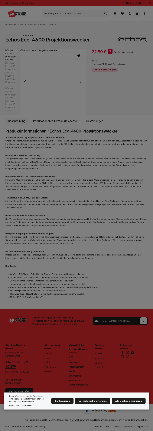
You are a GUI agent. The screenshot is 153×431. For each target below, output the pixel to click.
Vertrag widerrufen (19, 391)
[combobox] (82, 13)
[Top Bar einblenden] (144, 13)
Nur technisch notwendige (92, 401)
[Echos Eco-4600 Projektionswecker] (53, 82)
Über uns (48, 353)
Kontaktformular (13, 383)
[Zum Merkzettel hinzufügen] (78, 55)
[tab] (16, 121)
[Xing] (127, 357)
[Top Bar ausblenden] (150, 3)
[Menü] (115, 13)
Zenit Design (40, 426)
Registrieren (28, 3)
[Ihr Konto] (129, 13)
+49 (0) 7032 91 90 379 (17, 364)
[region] (45, 82)
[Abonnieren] (143, 320)
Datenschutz (75, 375)
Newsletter (100, 358)
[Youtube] (132, 353)
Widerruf (115, 426)
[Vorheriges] (25, 82)
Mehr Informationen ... (26, 402)
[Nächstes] (80, 82)
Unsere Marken (47, 360)
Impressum (74, 362)
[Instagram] (123, 357)
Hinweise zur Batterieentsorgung (78, 382)
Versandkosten (77, 420)
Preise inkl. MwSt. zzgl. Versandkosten (109, 64)
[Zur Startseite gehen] (15, 13)
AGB (71, 357)
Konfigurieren (62, 401)
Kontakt (98, 353)
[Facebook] (123, 353)
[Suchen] (105, 13)
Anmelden (11, 3)
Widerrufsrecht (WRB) (76, 368)
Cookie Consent (99, 365)
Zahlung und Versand (50, 369)
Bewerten (28, 35)
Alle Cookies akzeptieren (128, 401)
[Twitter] (128, 353)
